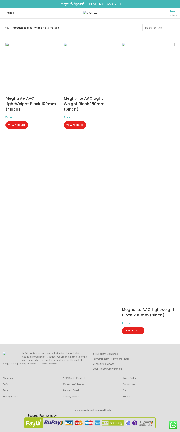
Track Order (129, 378)
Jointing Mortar (71, 396)
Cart (125, 390)
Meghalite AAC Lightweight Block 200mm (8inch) (148, 312)
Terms (6, 390)
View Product (16, 125)
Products (128, 396)
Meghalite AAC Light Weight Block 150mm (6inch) (84, 104)
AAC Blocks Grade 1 (74, 378)
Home (6, 27)
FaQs (5, 384)
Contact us (129, 384)
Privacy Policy (10, 396)
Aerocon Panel (71, 390)
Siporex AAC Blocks (73, 384)
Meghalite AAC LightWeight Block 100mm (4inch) (30, 104)
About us (8, 378)
